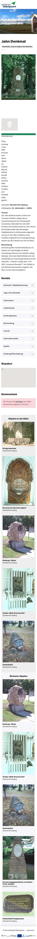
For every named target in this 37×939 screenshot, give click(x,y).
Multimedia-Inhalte (11, 338)
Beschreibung (9, 323)
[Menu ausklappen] (34, 4)
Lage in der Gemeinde (12, 293)
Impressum (30, 930)
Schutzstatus (9, 300)
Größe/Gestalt (9, 308)
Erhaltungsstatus (10, 316)
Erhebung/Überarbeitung (13, 354)
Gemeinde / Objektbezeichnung (15, 285)
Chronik (7, 331)
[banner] (8, 4)
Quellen (6, 346)
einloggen (19, 401)
